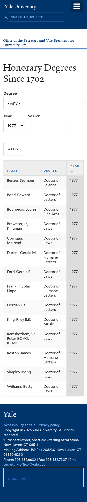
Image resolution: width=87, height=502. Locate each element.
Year (7, 116)
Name (12, 170)
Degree (10, 93)
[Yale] (10, 415)
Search (34, 116)
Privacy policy (49, 425)
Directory (17, 478)
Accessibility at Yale (19, 425)
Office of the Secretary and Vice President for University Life (38, 42)
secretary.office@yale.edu (24, 464)
